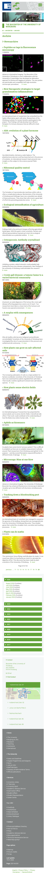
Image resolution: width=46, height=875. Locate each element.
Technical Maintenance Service (17, 837)
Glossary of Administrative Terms (18, 769)
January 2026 (10, 597)
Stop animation (38, 20)
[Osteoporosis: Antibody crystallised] (23, 261)
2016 (8, 650)
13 (20, 569)
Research (10, 742)
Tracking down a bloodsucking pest (21, 494)
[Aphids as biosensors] (23, 444)
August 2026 (10, 583)
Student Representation (15, 795)
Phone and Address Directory (17, 826)
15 (26, 569)
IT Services (11, 784)
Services (10, 777)
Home (9, 733)
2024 (8, 609)
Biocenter (8, 30)
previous (9, 569)
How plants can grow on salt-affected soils (21, 349)
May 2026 (9, 589)
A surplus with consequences (18, 312)
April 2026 (9, 591)
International (11, 748)
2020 (8, 629)
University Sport (12, 786)
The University (12, 737)
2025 (8, 604)
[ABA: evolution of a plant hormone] (23, 152)
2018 (8, 639)
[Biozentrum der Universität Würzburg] (19, 6)
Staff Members (12, 767)
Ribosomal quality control (17, 167)
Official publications (14, 772)
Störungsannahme (13, 835)
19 (36, 569)
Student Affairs (12, 793)
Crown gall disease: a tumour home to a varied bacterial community (22, 276)
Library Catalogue (13, 816)
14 (23, 569)
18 (33, 569)
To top (9, 854)
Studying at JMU (12, 739)
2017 (8, 645)
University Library (13, 782)
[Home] (3, 30)
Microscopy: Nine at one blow (18, 459)
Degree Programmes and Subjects (19, 761)
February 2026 (10, 595)
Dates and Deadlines (14, 758)
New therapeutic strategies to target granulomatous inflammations (21, 90)
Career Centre (12, 797)
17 (31, 569)
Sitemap (10, 849)
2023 (8, 614)
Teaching (10, 744)
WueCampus (11, 809)
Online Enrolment (13, 814)
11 (15, 569)
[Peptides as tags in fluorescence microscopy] (23, 71)
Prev (6, 17)
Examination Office (13, 791)
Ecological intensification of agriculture (24, 204)
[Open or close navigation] (40, 5)
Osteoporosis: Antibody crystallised (22, 239)
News (9, 763)
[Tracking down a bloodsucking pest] (23, 516)
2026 (8, 579)
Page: (8, 863)
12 (18, 569)
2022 (8, 619)
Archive (17, 30)
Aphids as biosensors (14, 422)
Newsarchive (11, 41)
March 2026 (10, 593)
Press (9, 831)
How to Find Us (12, 828)
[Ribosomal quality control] (23, 189)
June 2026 (9, 587)
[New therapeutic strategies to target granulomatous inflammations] (23, 113)
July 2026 (9, 585)
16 (28, 569)
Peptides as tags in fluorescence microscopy (19, 48)
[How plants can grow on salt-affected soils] (23, 372)
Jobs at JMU (11, 765)
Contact (9, 660)
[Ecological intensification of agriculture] (23, 226)
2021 (8, 624)
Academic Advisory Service (16, 788)
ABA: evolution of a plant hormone (21, 130)
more (25, 84)
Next (40, 17)
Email (10, 673)
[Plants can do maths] (23, 553)
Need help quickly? (13, 839)
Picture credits (12, 852)
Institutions (11, 746)
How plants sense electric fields (20, 387)
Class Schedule (12, 812)
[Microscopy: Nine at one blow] (23, 481)
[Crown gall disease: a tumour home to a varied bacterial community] (23, 299)
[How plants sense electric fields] (23, 409)
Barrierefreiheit (27, 872)
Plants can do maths (14, 531)
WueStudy (10, 807)
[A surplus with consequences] (23, 334)
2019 (8, 634)
